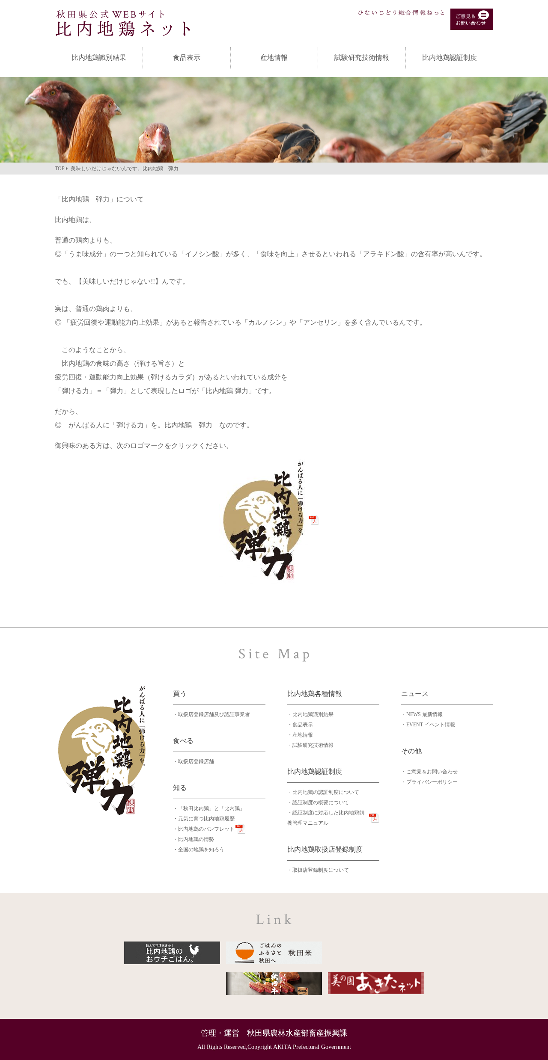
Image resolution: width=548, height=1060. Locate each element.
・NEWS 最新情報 (422, 714)
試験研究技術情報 (361, 57)
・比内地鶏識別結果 (310, 714)
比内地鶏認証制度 (449, 57)
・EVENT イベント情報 (428, 725)
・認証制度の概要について (318, 802)
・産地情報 (300, 735)
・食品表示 (300, 725)
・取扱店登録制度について (318, 870)
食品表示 (186, 57)
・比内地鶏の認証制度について (323, 792)
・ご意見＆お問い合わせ (429, 772)
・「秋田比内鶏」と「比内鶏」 (209, 808)
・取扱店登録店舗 (193, 761)
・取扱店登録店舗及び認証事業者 (211, 714)
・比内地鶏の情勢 (193, 839)
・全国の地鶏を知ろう (198, 850)
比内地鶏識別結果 (98, 57)
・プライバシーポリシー (429, 782)
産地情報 (274, 57)
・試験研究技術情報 (310, 745)
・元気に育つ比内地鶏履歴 (204, 819)
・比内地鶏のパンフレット (204, 829)
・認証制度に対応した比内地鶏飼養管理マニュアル (325, 818)
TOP (60, 169)
